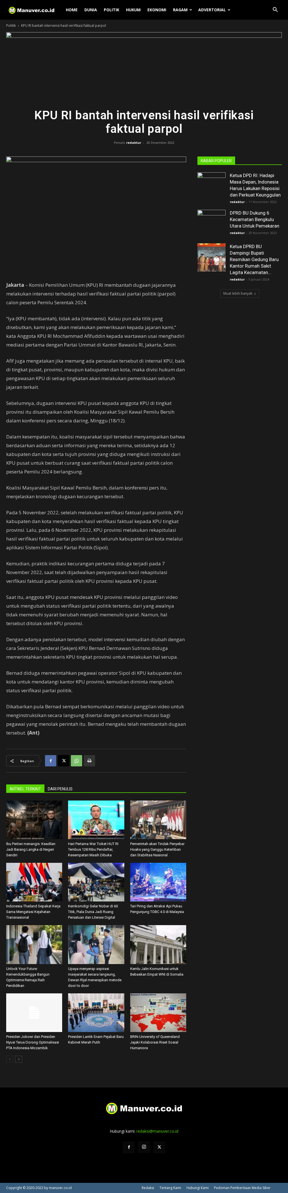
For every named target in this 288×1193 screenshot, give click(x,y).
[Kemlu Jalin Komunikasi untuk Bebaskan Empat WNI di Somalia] (158, 944)
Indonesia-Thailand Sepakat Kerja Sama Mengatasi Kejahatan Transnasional (33, 911)
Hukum (133, 9)
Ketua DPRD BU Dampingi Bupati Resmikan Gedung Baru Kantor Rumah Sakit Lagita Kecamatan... (254, 259)
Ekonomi (156, 9)
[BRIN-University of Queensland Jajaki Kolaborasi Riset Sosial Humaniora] (158, 1012)
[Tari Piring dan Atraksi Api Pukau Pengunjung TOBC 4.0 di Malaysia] (158, 882)
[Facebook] (50, 760)
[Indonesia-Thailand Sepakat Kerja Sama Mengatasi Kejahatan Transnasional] (34, 882)
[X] (63, 760)
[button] (275, 10)
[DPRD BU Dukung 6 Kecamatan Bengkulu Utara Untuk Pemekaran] (211, 224)
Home (72, 9)
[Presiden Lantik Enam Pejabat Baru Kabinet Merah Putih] (96, 1012)
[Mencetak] (89, 760)
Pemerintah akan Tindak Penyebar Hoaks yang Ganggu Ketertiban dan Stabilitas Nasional (157, 849)
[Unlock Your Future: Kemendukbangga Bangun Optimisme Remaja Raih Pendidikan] (34, 944)
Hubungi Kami (197, 1187)
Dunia (90, 9)
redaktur (133, 142)
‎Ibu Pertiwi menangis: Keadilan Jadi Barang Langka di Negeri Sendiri (30, 849)
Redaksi (148, 1187)
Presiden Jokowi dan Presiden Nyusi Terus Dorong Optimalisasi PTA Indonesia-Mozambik (32, 1042)
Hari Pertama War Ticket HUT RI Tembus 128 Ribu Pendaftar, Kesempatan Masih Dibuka (93, 849)
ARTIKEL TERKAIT (25, 789)
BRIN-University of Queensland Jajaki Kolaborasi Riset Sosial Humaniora (155, 1042)
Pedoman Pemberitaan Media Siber (242, 1187)
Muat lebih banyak (237, 293)
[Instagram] (144, 1147)
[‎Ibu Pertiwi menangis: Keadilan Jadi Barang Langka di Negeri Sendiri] (34, 820)
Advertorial (212, 9)
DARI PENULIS (60, 789)
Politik (111, 9)
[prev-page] (9, 1059)
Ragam (180, 9)
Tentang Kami (170, 1187)
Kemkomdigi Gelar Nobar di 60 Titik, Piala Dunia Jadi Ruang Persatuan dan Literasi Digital (93, 911)
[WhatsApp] (76, 760)
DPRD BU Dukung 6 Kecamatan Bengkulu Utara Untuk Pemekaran (254, 219)
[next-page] (18, 1059)
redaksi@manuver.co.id (157, 1131)
